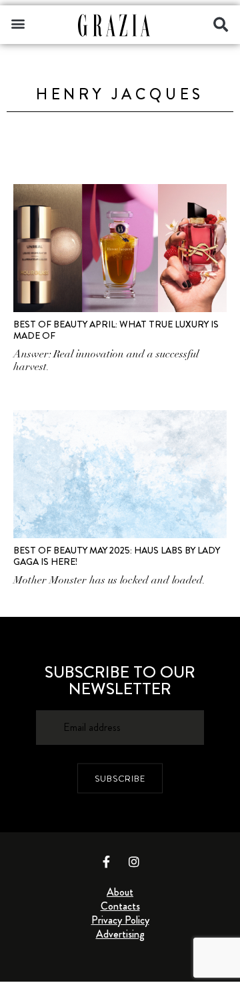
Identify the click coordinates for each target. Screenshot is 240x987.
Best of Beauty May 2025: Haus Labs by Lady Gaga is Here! (116, 556)
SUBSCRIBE (120, 778)
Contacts (120, 906)
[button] (18, 23)
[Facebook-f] (107, 862)
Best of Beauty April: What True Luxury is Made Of (116, 329)
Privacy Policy (120, 920)
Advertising (120, 934)
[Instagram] (134, 862)
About (120, 892)
